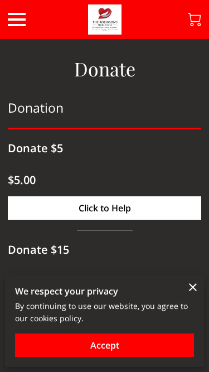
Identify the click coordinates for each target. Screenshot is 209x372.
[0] (194, 19)
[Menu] (17, 19)
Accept (104, 345)
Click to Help (105, 208)
